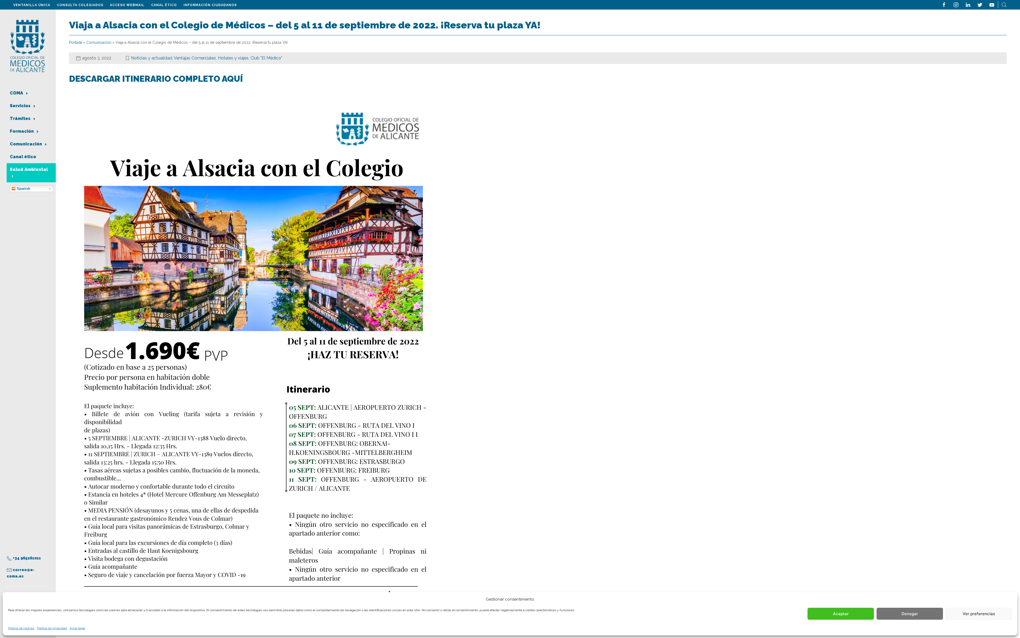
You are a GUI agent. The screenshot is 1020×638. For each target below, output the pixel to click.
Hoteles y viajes (233, 58)
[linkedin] (968, 4)
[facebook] (944, 4)
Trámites (21, 118)
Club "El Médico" (266, 58)
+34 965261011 (26, 558)
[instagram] (956, 4)
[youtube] (991, 4)
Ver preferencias (979, 613)
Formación (22, 131)
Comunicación (26, 143)
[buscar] (1004, 4)
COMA (17, 93)
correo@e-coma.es (21, 573)
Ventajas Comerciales (195, 58)
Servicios (21, 105)
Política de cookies (21, 628)
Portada (75, 42)
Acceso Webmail (127, 5)
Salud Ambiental (29, 169)
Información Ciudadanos (210, 5)
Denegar (910, 613)
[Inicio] (27, 45)
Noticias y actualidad (151, 58)
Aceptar (841, 613)
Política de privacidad (52, 628)
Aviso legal (77, 628)
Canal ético (164, 5)
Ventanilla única (31, 5)
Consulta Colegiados (80, 5)
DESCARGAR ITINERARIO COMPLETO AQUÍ (157, 79)
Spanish (23, 189)
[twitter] (980, 4)
